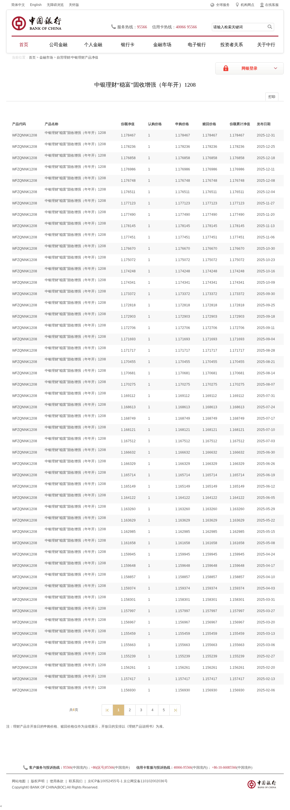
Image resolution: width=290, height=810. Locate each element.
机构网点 (247, 5)
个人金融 (93, 44)
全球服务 (223, 5)
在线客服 (272, 5)
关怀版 (74, 5)
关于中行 (266, 44)
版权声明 (37, 781)
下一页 (174, 709)
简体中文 (18, 5)
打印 (271, 97)
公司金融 (58, 44)
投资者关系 (231, 44)
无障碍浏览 (55, 5)
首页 (23, 44)
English (36, 5)
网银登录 (249, 68)
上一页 (106, 709)
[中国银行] (36, 23)
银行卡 (128, 44)
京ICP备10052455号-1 (105, 781)
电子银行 (197, 44)
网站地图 (18, 781)
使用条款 (56, 781)
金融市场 (162, 44)
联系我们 (75, 781)
